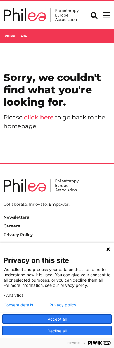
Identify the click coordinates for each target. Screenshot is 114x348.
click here (38, 117)
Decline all (57, 330)
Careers (12, 226)
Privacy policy (62, 305)
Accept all (57, 319)
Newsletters (16, 217)
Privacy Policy (18, 234)
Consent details (18, 305)
